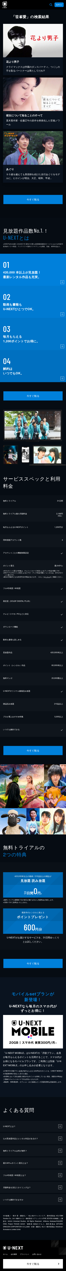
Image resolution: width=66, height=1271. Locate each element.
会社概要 (14, 1254)
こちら (47, 577)
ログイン (59, 5)
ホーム (5, 1254)
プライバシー (24, 1254)
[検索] (51, 4)
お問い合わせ (36, 1254)
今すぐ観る (33, 199)
